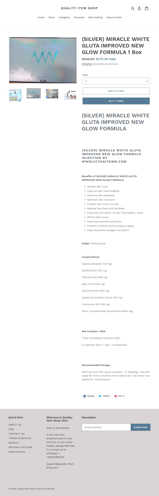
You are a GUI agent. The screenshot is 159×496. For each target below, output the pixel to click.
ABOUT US (15, 424)
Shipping (86, 64)
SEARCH (14, 442)
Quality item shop (79, 8)
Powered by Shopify (45, 489)
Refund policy (17, 451)
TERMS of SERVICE (20, 438)
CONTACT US (17, 433)
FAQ (11, 429)
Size (85, 74)
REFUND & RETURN (20, 447)
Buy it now (116, 101)
